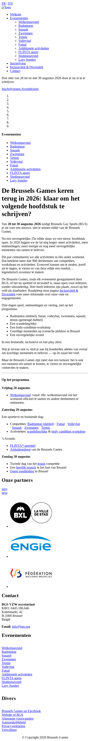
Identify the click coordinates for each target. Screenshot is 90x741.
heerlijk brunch (26, 467)
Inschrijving (18, 63)
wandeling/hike (37, 431)
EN (10, 3)
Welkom (15, 14)
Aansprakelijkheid (14, 722)
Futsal (22, 44)
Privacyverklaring (13, 726)
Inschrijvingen (11, 89)
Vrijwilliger (9, 730)
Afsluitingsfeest (20, 449)
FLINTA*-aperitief (22, 445)
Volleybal (24, 41)
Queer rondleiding (22, 471)
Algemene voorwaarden (17, 718)
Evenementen (19, 18)
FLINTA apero (28, 52)
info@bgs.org (21, 626)
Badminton (25, 25)
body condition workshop (68, 431)
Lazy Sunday (27, 59)
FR (4, 3)
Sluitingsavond (28, 56)
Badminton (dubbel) (40, 424)
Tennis (22, 37)
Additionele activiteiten (33, 48)
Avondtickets (30, 89)
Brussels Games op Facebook (21, 711)
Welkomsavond (28, 22)
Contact (15, 71)
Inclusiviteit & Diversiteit (26, 67)
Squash (23, 29)
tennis (41, 463)
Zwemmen (25, 33)
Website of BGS (12, 715)
